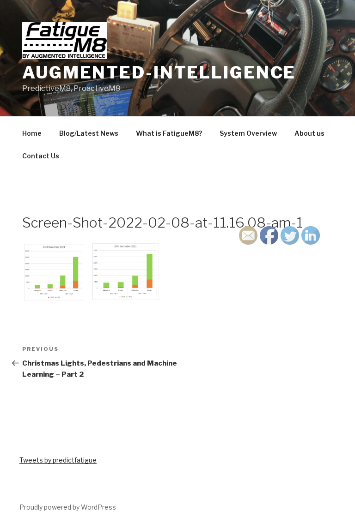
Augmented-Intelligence (159, 72)
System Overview (248, 133)
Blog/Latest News (88, 133)
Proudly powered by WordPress (67, 507)
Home (32, 133)
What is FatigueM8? (169, 133)
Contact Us (40, 156)
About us (309, 133)
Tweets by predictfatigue (58, 460)
